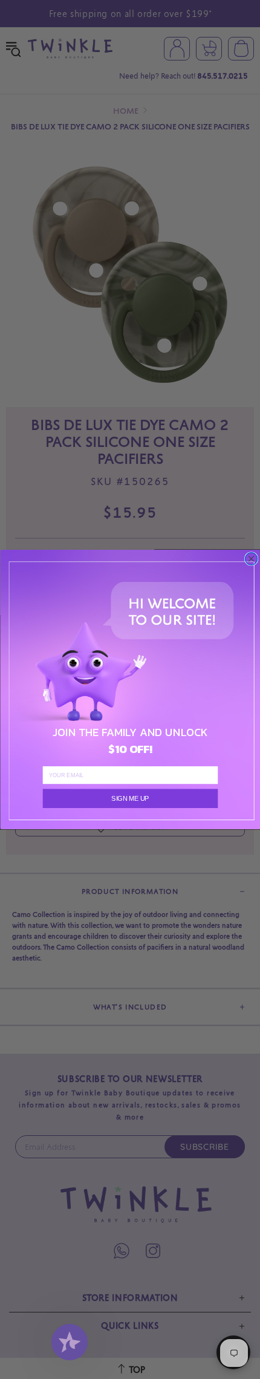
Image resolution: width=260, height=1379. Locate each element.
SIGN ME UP (130, 798)
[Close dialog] (251, 559)
